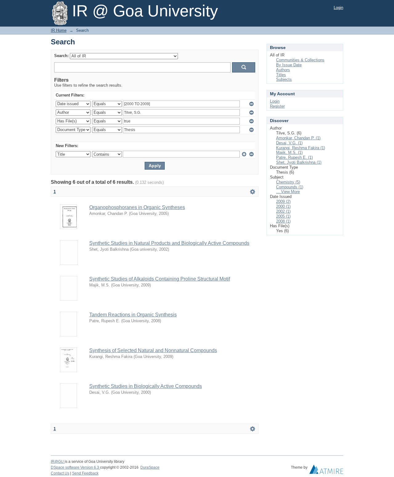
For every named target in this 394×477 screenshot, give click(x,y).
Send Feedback (85, 473)
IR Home (58, 30)
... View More (288, 191)
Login (338, 7)
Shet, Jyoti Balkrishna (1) (298, 162)
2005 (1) (283, 216)
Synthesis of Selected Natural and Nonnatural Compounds (153, 350)
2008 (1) (283, 221)
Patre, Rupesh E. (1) (294, 157)
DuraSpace (149, 467)
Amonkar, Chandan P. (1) (298, 138)
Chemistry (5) (288, 182)
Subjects (284, 79)
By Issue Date (289, 65)
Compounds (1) (289, 187)
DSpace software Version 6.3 (75, 467)
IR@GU (58, 461)
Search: (61, 55)
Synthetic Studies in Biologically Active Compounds (145, 386)
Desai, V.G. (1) (289, 143)
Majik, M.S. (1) (289, 152)
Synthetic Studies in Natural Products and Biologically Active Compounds (169, 243)
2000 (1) (283, 206)
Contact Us (60, 473)
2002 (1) (283, 211)
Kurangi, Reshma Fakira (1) (300, 148)
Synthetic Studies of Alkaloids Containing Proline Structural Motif (159, 279)
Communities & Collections (300, 60)
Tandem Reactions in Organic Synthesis (133, 314)
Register (277, 106)
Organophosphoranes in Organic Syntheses (137, 207)
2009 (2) (283, 201)
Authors (283, 70)
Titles (281, 74)
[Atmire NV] (326, 471)
